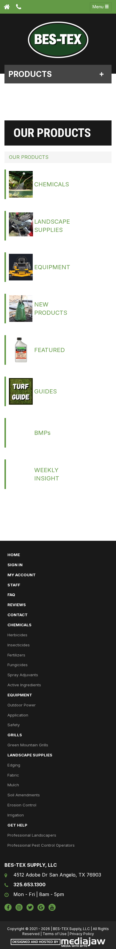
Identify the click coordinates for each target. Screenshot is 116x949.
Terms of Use (55, 934)
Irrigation (15, 815)
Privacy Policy (82, 934)
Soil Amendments (23, 795)
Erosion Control (21, 805)
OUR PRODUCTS (28, 157)
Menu (99, 6)
